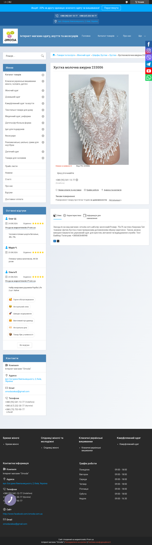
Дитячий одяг (12, 151)
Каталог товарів (106, 36)
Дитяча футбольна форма (18, 123)
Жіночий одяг (83, 55)
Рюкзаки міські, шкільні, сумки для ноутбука (22, 143)
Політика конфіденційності (99, 542)
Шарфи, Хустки (99, 55)
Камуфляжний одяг (129, 444)
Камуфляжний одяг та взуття (19, 103)
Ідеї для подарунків (14, 129)
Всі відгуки (24, 345)
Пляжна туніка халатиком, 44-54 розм (23, 260)
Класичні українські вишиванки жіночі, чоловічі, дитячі (20, 82)
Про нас (127, 36)
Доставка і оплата (14, 199)
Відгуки (8, 192)
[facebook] (54, 241)
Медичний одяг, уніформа (18, 116)
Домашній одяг (12, 97)
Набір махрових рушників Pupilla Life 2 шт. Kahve (25, 288)
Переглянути (111, 8)
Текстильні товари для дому (19, 110)
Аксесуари (10, 136)
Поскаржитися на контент (76, 542)
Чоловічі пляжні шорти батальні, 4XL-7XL (24, 235)
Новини (8, 173)
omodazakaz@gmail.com (17, 391)
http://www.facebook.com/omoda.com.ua (22, 514)
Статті (8, 179)
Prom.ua (90, 539)
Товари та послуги (66, 55)
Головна (86, 36)
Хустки (112, 55)
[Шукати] (42, 55)
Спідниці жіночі (51, 448)
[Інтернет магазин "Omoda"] (10, 36)
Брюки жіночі (12, 444)
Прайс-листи (11, 166)
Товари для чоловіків (15, 158)
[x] (58, 241)
